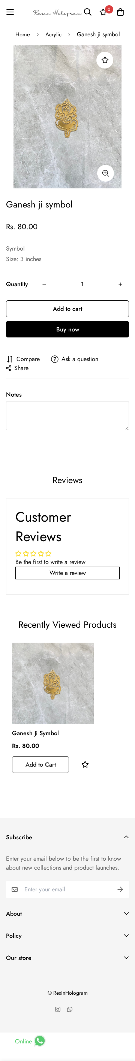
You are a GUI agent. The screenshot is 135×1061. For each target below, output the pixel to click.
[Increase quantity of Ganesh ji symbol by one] (120, 284)
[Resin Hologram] (57, 12)
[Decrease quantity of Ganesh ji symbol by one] (44, 284)
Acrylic (53, 34)
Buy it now (67, 329)
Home (22, 34)
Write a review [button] (68, 573)
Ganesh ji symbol (35, 733)
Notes (14, 394)
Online (23, 1041)
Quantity (17, 284)
